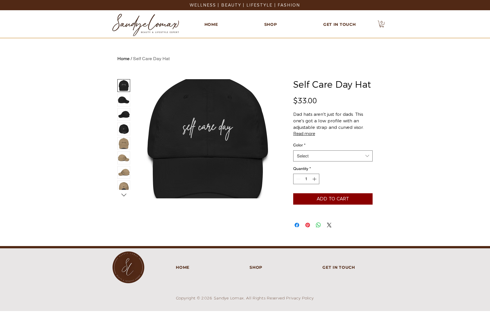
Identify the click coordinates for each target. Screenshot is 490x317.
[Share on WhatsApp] (318, 225)
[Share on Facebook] (296, 225)
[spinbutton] (306, 179)
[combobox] (333, 155)
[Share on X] (329, 225)
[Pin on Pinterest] (307, 225)
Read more (304, 133)
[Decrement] (297, 179)
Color (299, 145)
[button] (382, 24)
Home (123, 58)
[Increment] (314, 179)
